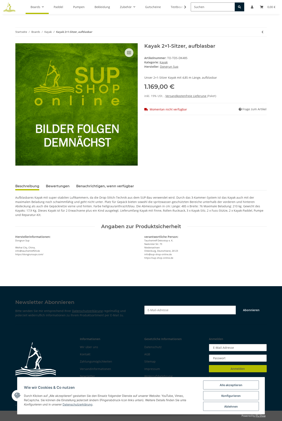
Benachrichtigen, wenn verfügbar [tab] (105, 186)
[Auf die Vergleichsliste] (129, 52)
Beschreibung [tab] (27, 186)
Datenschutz (153, 347)
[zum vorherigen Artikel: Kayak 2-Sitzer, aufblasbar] (262, 31)
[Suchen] (239, 6)
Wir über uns (89, 347)
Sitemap (150, 361)
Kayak (164, 62)
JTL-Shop (260, 415)
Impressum (152, 369)
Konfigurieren (231, 395)
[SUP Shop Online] (9, 7)
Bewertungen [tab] (58, 186)
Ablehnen (231, 406)
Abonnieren (251, 310)
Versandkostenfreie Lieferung (186, 96)
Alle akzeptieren (231, 385)
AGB (147, 354)
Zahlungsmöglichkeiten (96, 361)
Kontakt (85, 354)
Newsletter (87, 376)
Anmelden (238, 369)
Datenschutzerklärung (87, 311)
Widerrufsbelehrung (158, 376)
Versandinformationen (95, 369)
